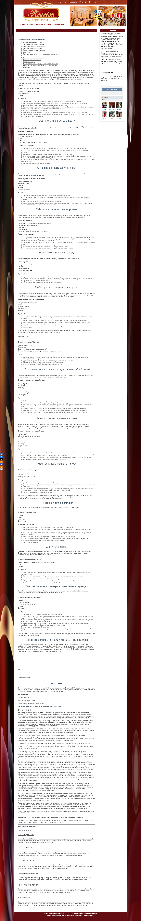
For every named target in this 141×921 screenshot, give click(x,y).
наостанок (26, 67)
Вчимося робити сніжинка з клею (34, 56)
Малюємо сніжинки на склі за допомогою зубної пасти (41, 54)
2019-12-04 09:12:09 (24, 710)
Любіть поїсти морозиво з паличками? (31, 703)
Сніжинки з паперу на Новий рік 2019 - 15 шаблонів (40, 65)
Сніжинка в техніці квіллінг (32, 60)
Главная (63, 2)
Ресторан (73, 2)
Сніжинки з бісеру (29, 62)
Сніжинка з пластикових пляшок (33, 44)
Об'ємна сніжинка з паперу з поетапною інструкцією (40, 64)
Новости (92, 2)
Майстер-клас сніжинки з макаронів (34, 50)
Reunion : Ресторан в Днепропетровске (82, 913)
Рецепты (83, 2)
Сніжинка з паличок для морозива (34, 46)
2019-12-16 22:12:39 (24, 830)
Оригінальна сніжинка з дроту (33, 42)
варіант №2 (26, 52)
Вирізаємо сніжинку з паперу (32, 48)
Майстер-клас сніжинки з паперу (33, 58)
